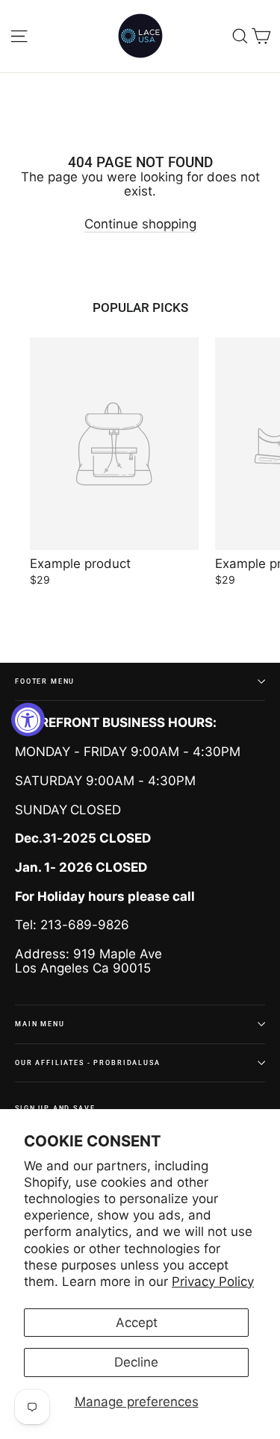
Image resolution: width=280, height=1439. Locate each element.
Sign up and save (55, 1108)
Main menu (40, 1024)
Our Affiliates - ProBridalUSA (88, 1062)
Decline (136, 1362)
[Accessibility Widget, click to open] (28, 720)
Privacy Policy (213, 1281)
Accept (137, 1322)
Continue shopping (140, 223)
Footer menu (45, 681)
